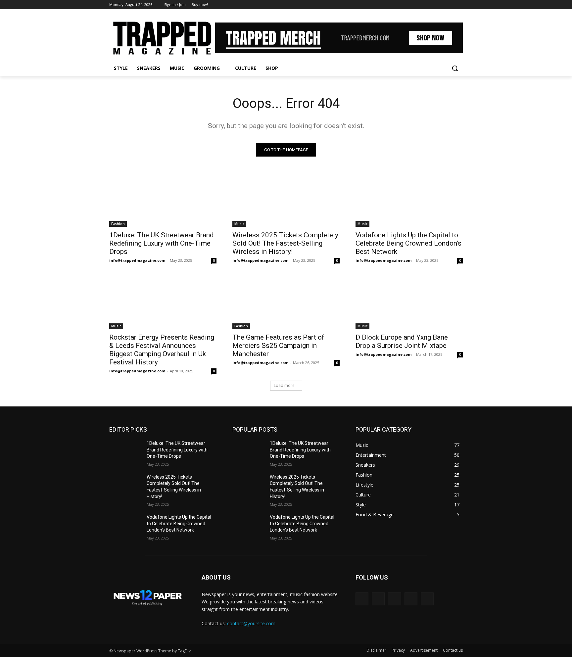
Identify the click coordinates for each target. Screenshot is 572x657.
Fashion (118, 223)
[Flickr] (394, 598)
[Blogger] (362, 598)
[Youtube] (459, 5)
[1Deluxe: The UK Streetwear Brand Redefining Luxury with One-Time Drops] (162, 200)
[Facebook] (422, 5)
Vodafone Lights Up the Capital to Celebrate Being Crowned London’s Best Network (408, 243)
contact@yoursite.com (251, 623)
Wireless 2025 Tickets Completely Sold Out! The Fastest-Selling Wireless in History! (285, 243)
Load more (284, 385)
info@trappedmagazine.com (137, 260)
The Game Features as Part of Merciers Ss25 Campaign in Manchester (278, 345)
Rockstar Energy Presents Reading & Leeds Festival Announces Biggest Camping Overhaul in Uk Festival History (161, 349)
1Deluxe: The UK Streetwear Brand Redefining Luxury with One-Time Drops (161, 243)
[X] (441, 5)
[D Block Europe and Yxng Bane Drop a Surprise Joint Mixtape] (409, 302)
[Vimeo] (449, 5)
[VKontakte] (427, 598)
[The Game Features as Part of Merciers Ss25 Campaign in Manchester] (286, 302)
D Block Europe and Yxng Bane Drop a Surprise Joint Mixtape (402, 341)
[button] (455, 68)
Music (239, 223)
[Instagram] (431, 5)
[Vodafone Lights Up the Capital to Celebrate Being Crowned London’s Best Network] (409, 200)
